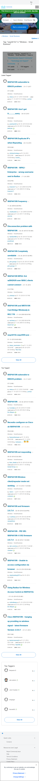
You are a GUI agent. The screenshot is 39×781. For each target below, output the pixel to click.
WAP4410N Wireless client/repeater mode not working (19, 481)
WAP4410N (20, 402)
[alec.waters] (11, 682)
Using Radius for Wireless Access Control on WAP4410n (21, 592)
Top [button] (2, 733)
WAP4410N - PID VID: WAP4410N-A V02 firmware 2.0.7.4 (20, 535)
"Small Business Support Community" (20, 58)
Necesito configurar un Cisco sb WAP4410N (20, 427)
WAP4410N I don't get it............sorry (18, 113)
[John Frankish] (12, 692)
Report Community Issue (14, 751)
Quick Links (7, 738)
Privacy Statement (18, 773)
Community (11, 64)
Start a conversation (19, 27)
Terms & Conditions (12, 756)
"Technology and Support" (20, 61)
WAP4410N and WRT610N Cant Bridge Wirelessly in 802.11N (19, 310)
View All (18, 360)
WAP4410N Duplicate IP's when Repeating (19, 143)
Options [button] (34, 38)
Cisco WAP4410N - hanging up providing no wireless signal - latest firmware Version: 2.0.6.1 (20, 625)
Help (8, 754)
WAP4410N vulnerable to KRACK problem (19, 86)
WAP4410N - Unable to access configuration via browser (19, 565)
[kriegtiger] (10, 701)
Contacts (9, 742)
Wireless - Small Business (11, 36)
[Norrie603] (11, 711)
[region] (19, 771)
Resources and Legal (11, 747)
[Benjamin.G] (10, 672)
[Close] (36, 765)
